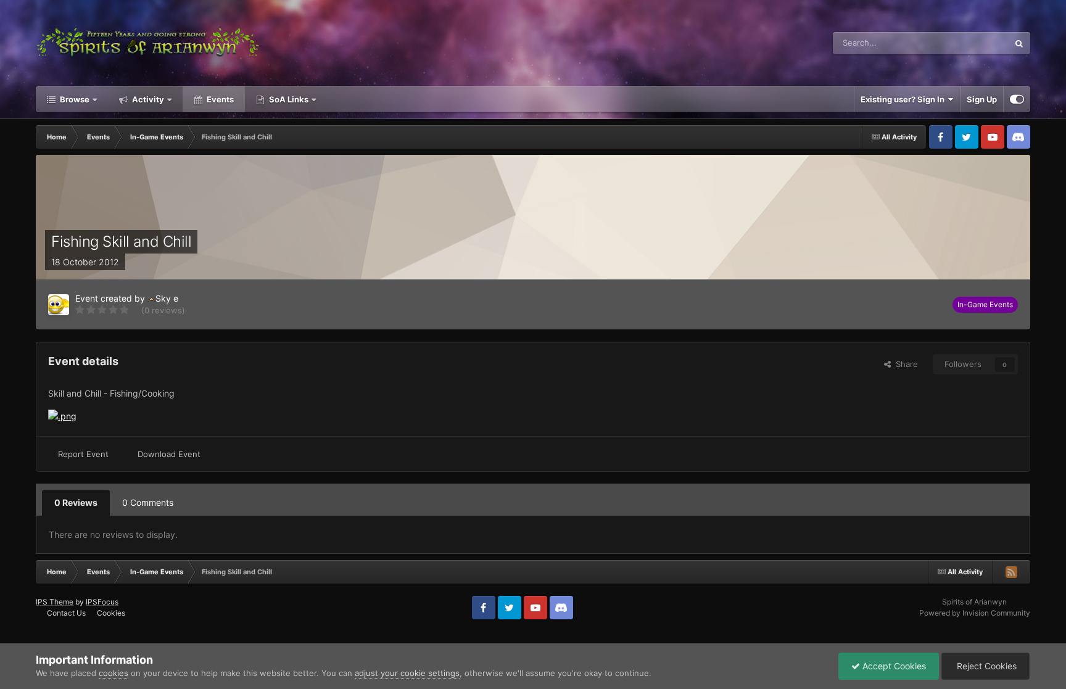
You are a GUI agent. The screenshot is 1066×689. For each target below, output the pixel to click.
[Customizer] (1017, 99)
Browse (73, 99)
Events (219, 99)
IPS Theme (54, 601)
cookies (113, 673)
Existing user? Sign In (904, 99)
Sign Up (982, 99)
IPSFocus (102, 601)
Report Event (83, 454)
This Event (973, 42)
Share (904, 364)
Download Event (169, 454)
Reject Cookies (985, 666)
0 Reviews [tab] (75, 502)
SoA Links (288, 99)
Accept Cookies (893, 666)
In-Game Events (985, 304)
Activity (147, 99)
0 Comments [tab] (147, 502)
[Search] (1019, 43)
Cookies (111, 612)
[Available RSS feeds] (1011, 572)
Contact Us (66, 612)
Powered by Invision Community (974, 612)
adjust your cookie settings (407, 673)
